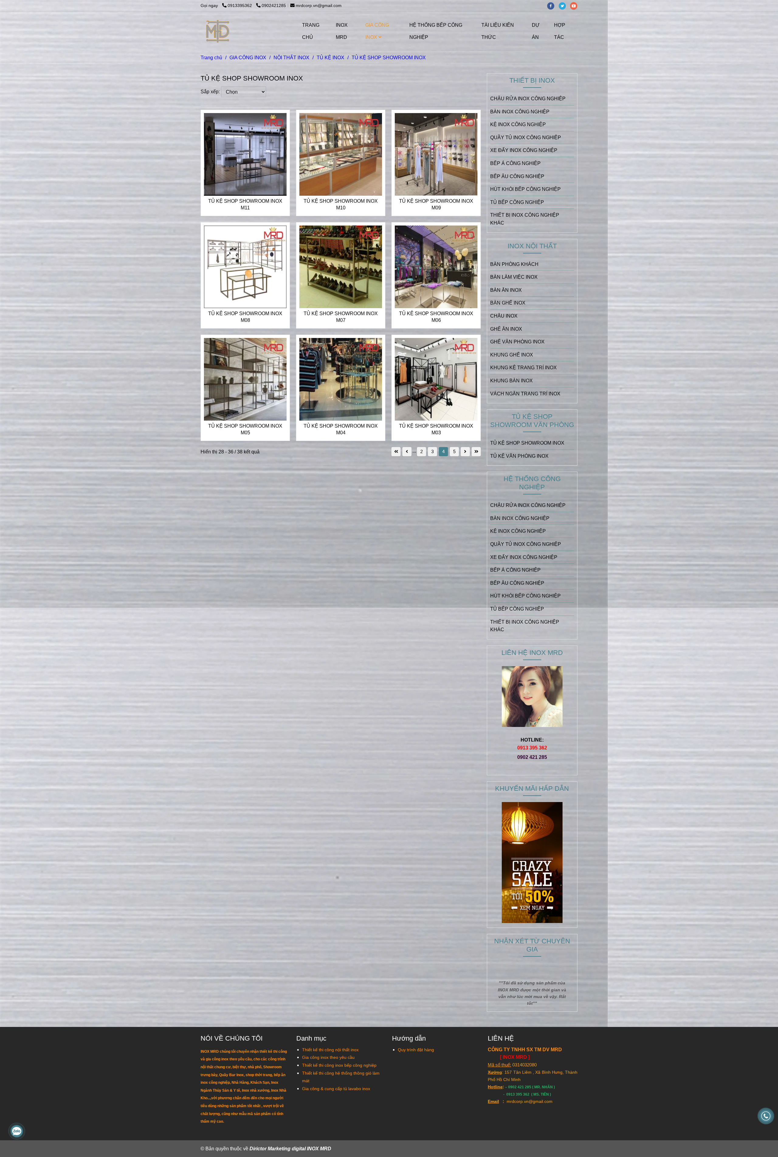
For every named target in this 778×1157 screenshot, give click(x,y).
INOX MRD (342, 31)
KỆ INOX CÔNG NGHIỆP (518, 124)
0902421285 (274, 5)
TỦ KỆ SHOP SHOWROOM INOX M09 (436, 204)
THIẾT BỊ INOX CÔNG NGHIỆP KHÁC (524, 219)
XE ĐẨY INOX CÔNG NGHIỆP (523, 150)
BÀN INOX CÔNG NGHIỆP (519, 111)
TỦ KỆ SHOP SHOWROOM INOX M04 (341, 429)
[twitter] (564, 5)
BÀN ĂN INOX (506, 290)
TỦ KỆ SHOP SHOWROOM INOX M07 (341, 317)
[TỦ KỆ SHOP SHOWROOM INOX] (218, 31)
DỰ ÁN (536, 31)
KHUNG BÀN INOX (511, 380)
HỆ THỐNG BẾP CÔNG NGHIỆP (435, 31)
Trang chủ (211, 57)
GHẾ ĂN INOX (506, 329)
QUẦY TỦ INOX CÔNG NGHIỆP (525, 137)
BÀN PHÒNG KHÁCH (514, 264)
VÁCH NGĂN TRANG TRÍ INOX (525, 393)
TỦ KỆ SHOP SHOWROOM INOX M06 (436, 317)
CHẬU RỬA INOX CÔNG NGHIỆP (528, 98)
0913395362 (240, 5)
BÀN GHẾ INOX (507, 302)
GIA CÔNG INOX (377, 31)
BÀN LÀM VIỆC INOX (514, 277)
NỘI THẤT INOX (291, 57)
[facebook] (553, 5)
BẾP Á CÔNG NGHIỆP (515, 163)
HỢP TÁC (559, 31)
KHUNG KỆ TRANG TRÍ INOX (523, 367)
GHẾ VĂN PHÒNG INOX (517, 341)
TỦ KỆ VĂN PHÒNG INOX (519, 456)
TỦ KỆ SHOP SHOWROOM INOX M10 (341, 204)
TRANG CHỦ (310, 31)
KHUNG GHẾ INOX (511, 354)
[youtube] (575, 5)
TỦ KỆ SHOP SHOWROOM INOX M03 (436, 429)
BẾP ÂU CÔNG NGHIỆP (517, 176)
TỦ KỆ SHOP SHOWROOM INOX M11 (245, 204)
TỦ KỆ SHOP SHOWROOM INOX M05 (245, 429)
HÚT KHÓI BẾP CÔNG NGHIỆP (525, 189)
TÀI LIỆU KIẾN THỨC (497, 31)
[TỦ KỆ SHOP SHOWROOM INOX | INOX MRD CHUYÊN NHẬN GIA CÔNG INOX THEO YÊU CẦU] (245, 154)
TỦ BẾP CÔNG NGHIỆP (517, 202)
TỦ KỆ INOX (330, 57)
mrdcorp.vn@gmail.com (319, 5)
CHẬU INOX (504, 316)
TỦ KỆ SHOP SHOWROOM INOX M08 (245, 317)
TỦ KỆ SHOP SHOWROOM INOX (527, 443)
